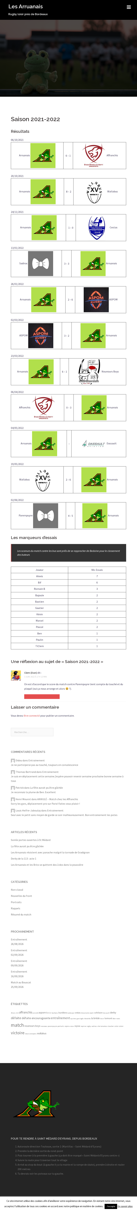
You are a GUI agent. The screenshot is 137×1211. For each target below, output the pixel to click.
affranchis (25, 1012)
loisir (102, 1018)
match (17, 1025)
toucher (111, 1026)
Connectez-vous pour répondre (42, 696)
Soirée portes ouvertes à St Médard (30, 840)
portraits (60, 1026)
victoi (116, 1026)
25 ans (13, 1013)
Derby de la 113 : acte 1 (23, 858)
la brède (95, 1018)
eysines (73, 1018)
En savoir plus (125, 1206)
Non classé (17, 889)
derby (113, 1012)
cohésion (98, 1012)
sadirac (94, 1026)
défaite (16, 1018)
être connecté (32, 715)
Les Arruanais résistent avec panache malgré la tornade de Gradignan (50, 852)
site (98, 1026)
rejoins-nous (69, 1026)
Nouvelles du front (21, 895)
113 (17, 1013)
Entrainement (36, 760)
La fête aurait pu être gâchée (46, 787)
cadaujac (71, 1013)
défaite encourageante (36, 1018)
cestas (77, 1012)
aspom (42, 1012)
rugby (89, 1026)
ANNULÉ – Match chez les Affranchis (57, 799)
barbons (55, 1013)
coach (92, 1013)
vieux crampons (31, 1034)
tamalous (104, 1026)
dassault (106, 1013)
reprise (83, 1026)
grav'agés (80, 1018)
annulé (35, 1013)
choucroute (85, 1013)
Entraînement (19, 939)
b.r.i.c (48, 1012)
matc (118, 1018)
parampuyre (52, 1026)
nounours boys (32, 1025)
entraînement (60, 1018)
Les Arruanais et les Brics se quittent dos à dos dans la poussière (47, 864)
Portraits (16, 902)
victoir (121, 1026)
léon (114, 1018)
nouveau (44, 1026)
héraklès (87, 1018)
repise (77, 1026)
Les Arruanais (25, 6)
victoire (17, 1032)
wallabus (41, 1033)
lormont (108, 1018)
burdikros (62, 1012)
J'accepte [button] (111, 1206)
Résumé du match (21, 914)
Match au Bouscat (21, 982)
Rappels (15, 908)
